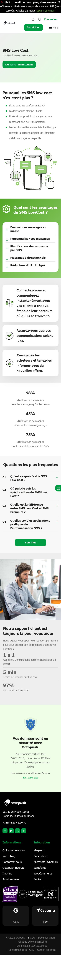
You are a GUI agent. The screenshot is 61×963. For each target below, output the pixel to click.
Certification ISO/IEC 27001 (32, 945)
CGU (32, 937)
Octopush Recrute (13, 867)
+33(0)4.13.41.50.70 (14, 822)
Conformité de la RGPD (21, 949)
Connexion (50, 19)
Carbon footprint (46, 949)
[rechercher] (33, 19)
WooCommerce (43, 873)
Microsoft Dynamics (46, 862)
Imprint (7, 873)
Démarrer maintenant (19, 64)
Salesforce (40, 867)
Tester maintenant (45, 10)
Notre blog (9, 856)
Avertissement (11, 879)
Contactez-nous (12, 862)
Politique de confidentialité (32, 941)
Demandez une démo (58, 488)
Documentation (46, 937)
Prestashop (40, 856)
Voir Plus (30, 542)
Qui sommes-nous (14, 850)
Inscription (33, 27)
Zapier (37, 879)
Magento (39, 850)
